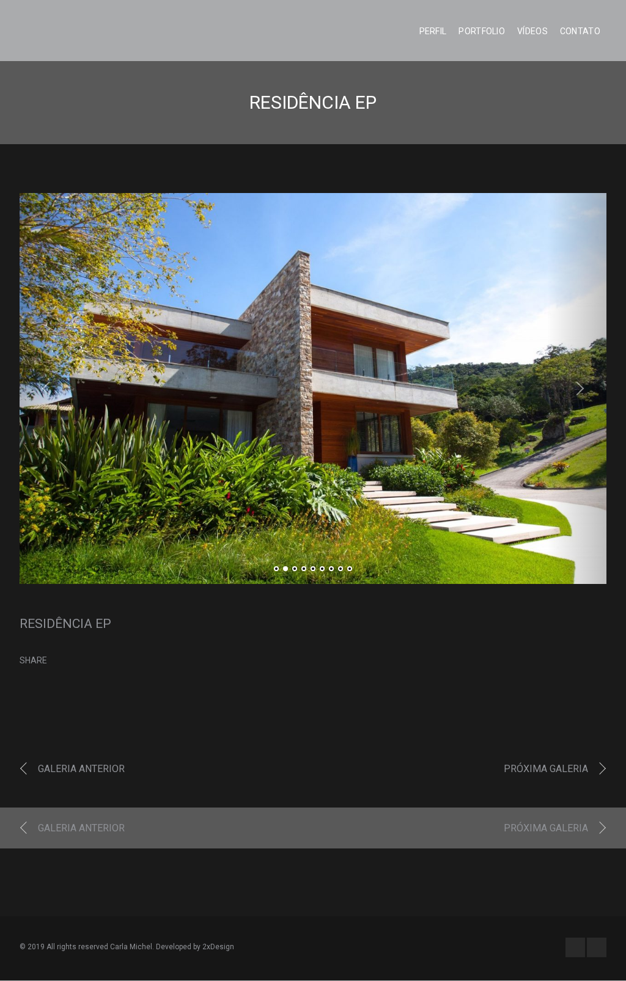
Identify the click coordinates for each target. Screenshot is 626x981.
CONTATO (580, 31)
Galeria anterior (81, 769)
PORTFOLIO (481, 31)
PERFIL (433, 31)
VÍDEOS (532, 31)
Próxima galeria (546, 769)
